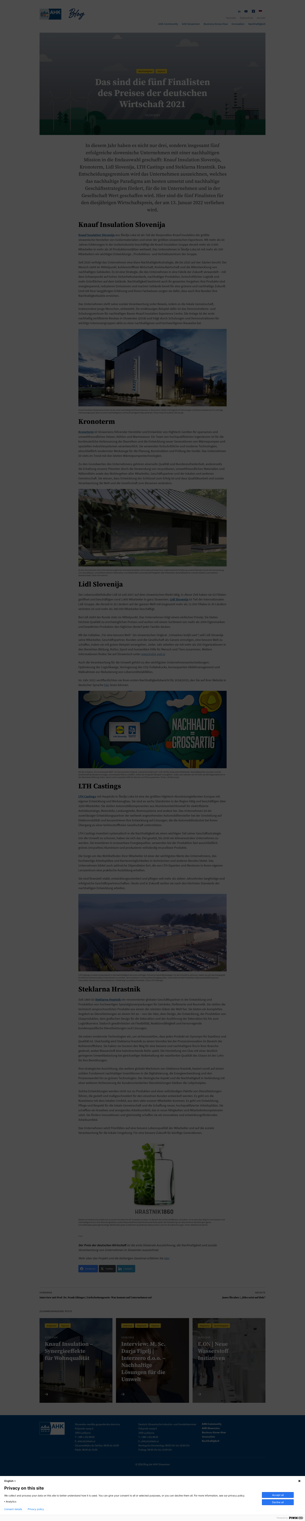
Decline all (278, 1502)
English (9, 1480)
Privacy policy (36, 1509)
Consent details (13, 1509)
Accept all (278, 1494)
